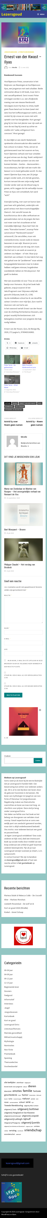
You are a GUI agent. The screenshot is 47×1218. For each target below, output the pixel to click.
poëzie (33, 1099)
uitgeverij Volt (29, 1126)
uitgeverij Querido (30, 1122)
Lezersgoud (11, 14)
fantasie (37, 1091)
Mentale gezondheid (13, 1033)
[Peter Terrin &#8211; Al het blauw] (12, 379)
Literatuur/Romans (26, 52)
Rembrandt (9, 406)
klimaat (39, 1095)
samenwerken (14, 1102)
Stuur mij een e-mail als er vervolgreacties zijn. (23, 676)
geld (39, 403)
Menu (42, 14)
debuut (25, 1087)
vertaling (12, 1130)
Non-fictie (8, 1049)
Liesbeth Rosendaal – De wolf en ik (19, 903)
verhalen (37, 1126)
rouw (6, 1102)
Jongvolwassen (10, 52)
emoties (17, 1090)
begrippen (28, 1082)
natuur (26, 1098)
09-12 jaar (8, 978)
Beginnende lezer (11, 987)
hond (19, 1095)
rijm (37, 1099)
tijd (33, 1102)
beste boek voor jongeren (13, 1087)
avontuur (20, 1082)
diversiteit (8, 1091)
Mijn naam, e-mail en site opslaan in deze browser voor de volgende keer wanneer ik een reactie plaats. (23, 663)
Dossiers (8, 991)
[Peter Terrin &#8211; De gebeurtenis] (12, 359)
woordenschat (9, 1134)
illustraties (32, 1095)
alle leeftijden (10, 1082)
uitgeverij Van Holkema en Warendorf (14, 1126)
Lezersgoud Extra (11, 1024)
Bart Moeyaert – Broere (15, 529)
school (22, 1102)
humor (25, 1094)
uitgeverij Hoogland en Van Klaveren (19, 1112)
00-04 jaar (8, 970)
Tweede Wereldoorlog (13, 1105)
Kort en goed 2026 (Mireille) (16, 908)
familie (27, 1091)
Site (6, 649)
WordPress (5, 1214)
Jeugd (7, 1008)
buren (15, 403)
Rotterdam (20, 406)
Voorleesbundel (10, 1066)
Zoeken (7, 756)
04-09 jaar (8, 974)
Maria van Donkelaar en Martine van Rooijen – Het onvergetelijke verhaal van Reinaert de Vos (22, 491)
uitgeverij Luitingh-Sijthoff (17, 1119)
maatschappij (17, 1099)
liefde (10, 1099)
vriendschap (33, 1130)
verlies (6, 1131)
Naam (7, 628)
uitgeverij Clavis (10, 1109)
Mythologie (9, 1041)
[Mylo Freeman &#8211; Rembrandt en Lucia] (30, 359)
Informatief (9, 999)
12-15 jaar (8, 982)
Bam (14, 1214)
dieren (32, 1086)
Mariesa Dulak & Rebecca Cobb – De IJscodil (23, 895)
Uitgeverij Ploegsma (12, 1123)
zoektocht (18, 1134)
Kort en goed (10, 1020)
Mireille (14, 67)
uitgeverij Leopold (30, 1115)
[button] (40, 710)
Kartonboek (9, 1016)
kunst (6, 1099)
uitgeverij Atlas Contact (31, 1106)
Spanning (8, 1058)
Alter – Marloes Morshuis (14, 899)
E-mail (7, 639)
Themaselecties (11, 1062)
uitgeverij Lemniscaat (12, 1116)
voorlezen (20, 1131)
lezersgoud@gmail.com (17, 860)
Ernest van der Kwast (28, 403)
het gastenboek (25, 863)
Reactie (8, 595)
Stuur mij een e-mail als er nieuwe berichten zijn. (23, 687)
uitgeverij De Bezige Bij (13, 410)
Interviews (8, 1003)
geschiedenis (10, 1094)
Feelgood (8, 995)
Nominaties (9, 1045)
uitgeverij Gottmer (28, 1109)
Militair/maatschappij (13, 1037)
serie (28, 1102)
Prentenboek (9, 1054)
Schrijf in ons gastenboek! (12, 1175)
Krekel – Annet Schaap (13, 912)
